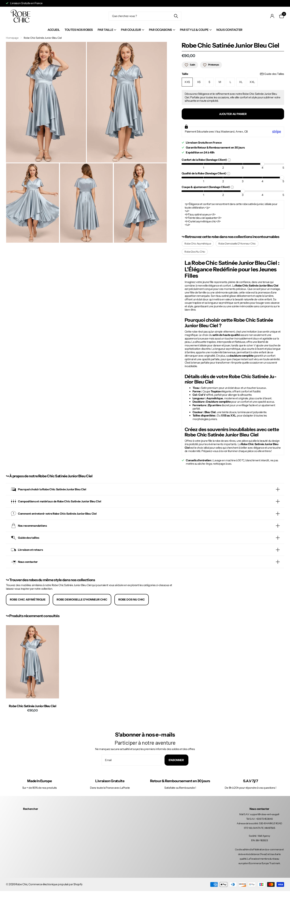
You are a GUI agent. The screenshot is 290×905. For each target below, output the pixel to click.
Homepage (12, 37)
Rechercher (30, 809)
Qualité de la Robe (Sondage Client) (204, 173)
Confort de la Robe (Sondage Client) (205, 160)
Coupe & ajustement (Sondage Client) (206, 187)
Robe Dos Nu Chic (194, 251)
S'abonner (176, 760)
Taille (233, 74)
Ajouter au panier (233, 114)
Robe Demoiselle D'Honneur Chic (236, 243)
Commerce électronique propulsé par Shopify (55, 884)
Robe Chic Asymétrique (197, 243)
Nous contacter (229, 30)
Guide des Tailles (274, 74)
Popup (229, 160)
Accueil (54, 30)
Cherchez (175, 16)
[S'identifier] (272, 16)
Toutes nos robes (79, 30)
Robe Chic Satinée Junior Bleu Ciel (32, 706)
